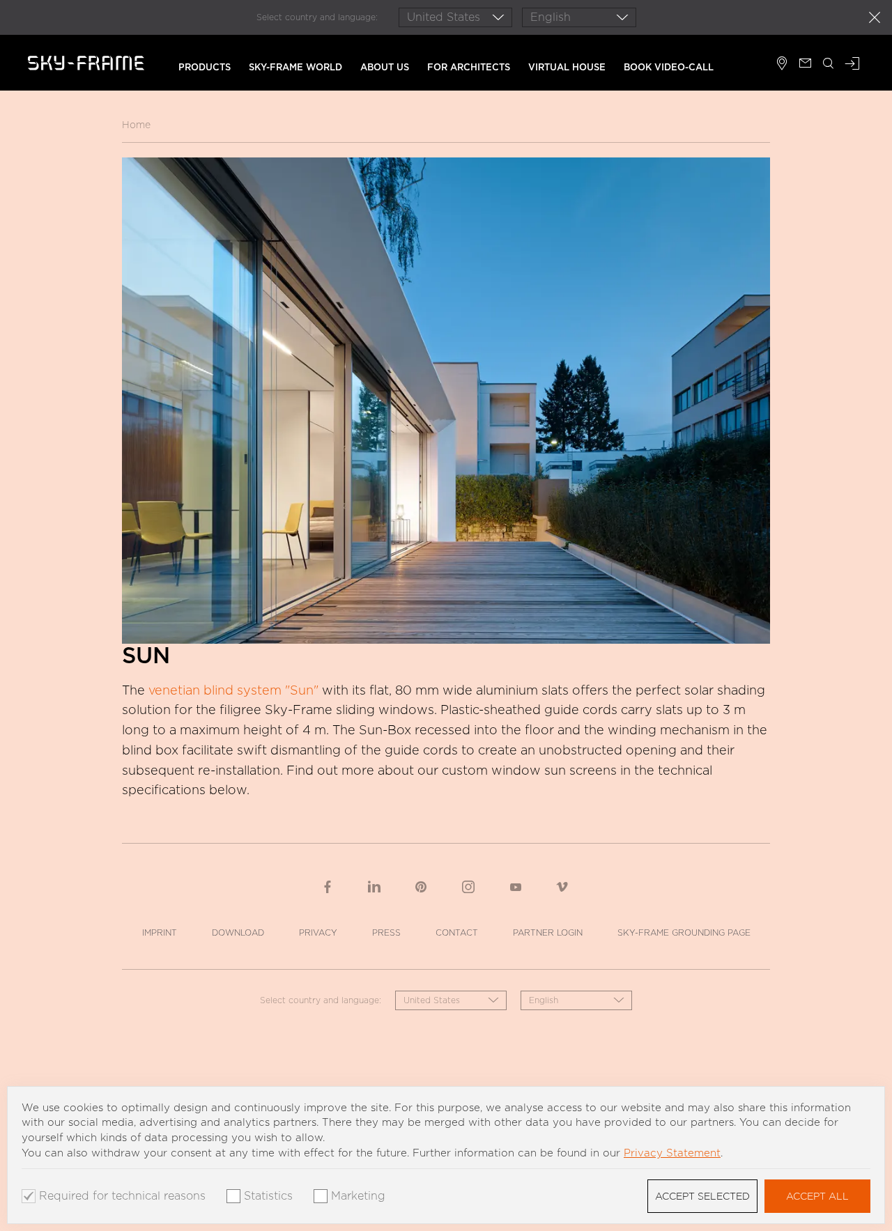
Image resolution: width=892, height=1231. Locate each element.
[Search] (828, 64)
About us (384, 67)
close (874, 17)
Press (386, 932)
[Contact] (805, 64)
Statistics (268, 1196)
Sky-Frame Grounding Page (684, 932)
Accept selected (702, 1196)
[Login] (852, 64)
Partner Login (548, 932)
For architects (468, 67)
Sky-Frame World (295, 67)
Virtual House (567, 67)
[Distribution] (782, 64)
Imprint (159, 932)
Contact (457, 932)
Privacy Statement (672, 1153)
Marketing (358, 1196)
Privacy (318, 932)
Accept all (817, 1196)
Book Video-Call (669, 67)
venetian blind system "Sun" (233, 690)
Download (238, 932)
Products (204, 67)
